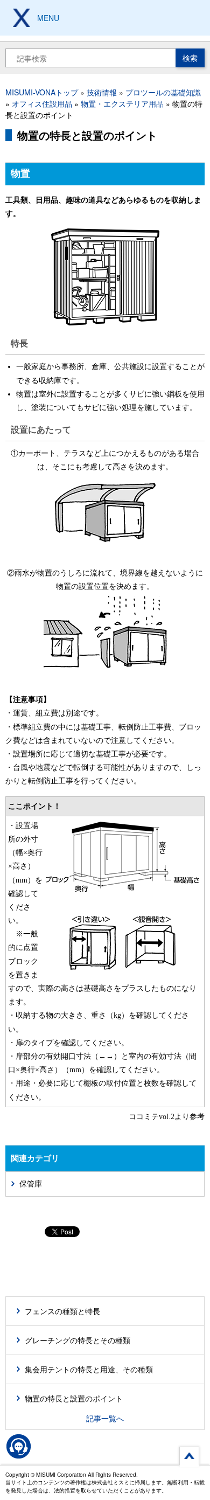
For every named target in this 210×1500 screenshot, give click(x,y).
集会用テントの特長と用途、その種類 (89, 1369)
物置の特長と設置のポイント (74, 1398)
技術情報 (102, 92)
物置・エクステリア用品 (122, 103)
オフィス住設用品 (42, 103)
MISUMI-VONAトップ (41, 92)
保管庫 (30, 1184)
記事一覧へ (105, 1418)
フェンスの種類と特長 (62, 1310)
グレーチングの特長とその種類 (77, 1340)
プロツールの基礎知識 (163, 92)
